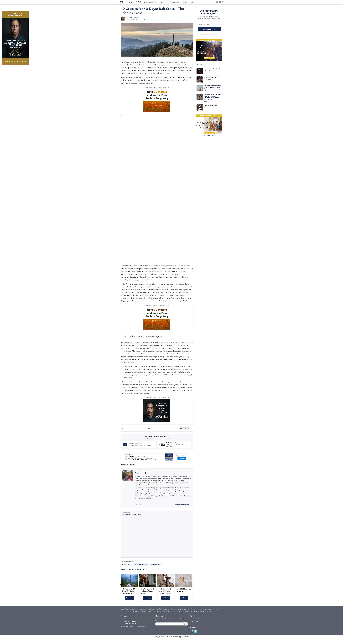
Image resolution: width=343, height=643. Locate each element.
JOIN (193, 2)
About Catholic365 (129, 619)
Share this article (186, 429)
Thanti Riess (127, 58)
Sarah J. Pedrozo (134, 17)
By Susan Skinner (208, 107)
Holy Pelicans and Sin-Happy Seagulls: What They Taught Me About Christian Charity (212, 87)
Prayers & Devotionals (141, 564)
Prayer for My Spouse (210, 105)
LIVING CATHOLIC (173, 2)
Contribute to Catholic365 (131, 623)
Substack (187, 496)
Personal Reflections (155, 564)
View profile (139, 19)
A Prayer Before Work (210, 77)
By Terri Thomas (208, 101)
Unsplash (133, 58)
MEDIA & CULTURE (150, 2)
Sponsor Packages (136, 621)
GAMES (185, 2)
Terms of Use (197, 619)
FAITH (162, 2)
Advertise (126, 621)
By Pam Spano (207, 79)
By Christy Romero (208, 91)
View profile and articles (183, 504)
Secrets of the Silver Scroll (212, 69)
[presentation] (120, 584)
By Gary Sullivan (208, 71)
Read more (129, 598)
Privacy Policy (197, 621)
